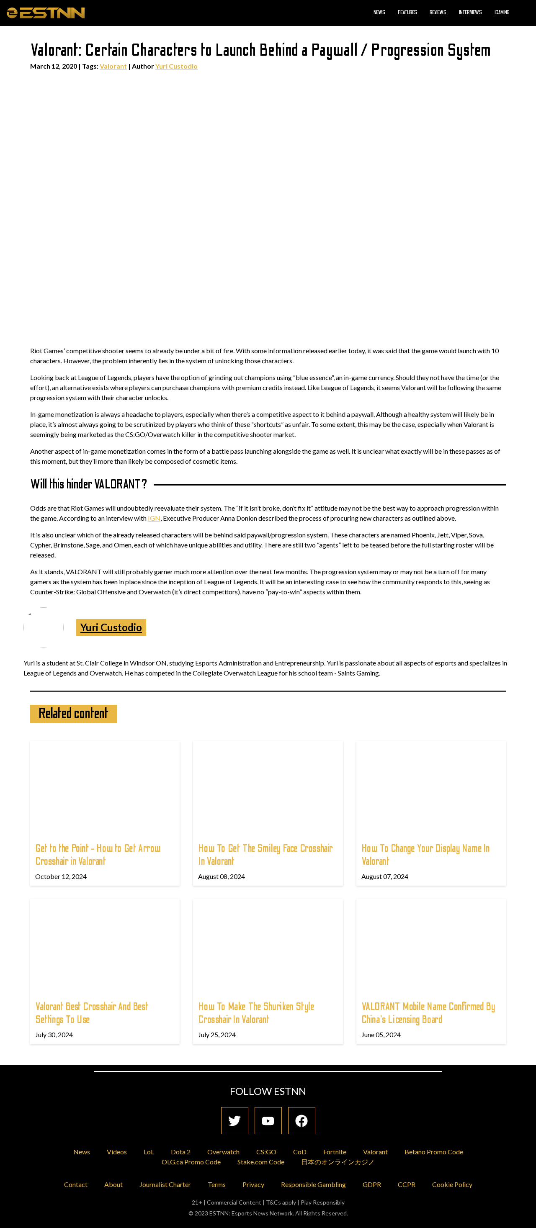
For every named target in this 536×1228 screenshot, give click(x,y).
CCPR (406, 1184)
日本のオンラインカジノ (338, 1162)
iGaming (502, 12)
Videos (117, 1152)
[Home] (46, 12)
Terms (217, 1184)
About (113, 1184)
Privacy (253, 1184)
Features (407, 12)
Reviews (438, 12)
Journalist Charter (165, 1184)
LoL (149, 1152)
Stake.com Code (260, 1162)
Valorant (113, 66)
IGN (154, 518)
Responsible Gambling (313, 1184)
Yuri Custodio (176, 66)
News (379, 12)
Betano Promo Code (434, 1152)
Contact (76, 1184)
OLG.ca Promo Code (191, 1162)
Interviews (470, 12)
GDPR (372, 1184)
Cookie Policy (452, 1184)
